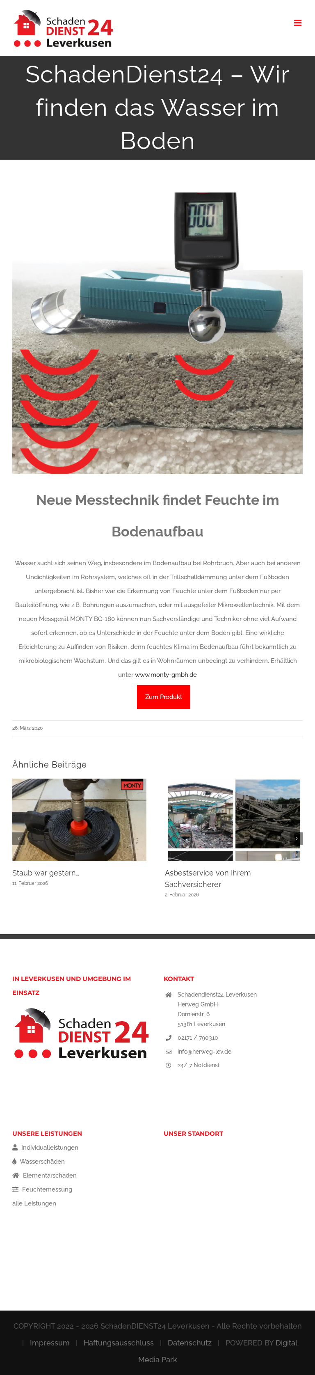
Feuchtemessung (46, 1189)
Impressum (50, 1342)
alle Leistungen (34, 1203)
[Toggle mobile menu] (298, 22)
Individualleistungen (49, 1147)
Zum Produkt (163, 697)
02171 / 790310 (198, 1037)
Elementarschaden (49, 1175)
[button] (18, 838)
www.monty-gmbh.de (166, 674)
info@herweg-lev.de (204, 1051)
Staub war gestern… (45, 873)
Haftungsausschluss (119, 1342)
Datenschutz (190, 1342)
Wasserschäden (41, 1161)
